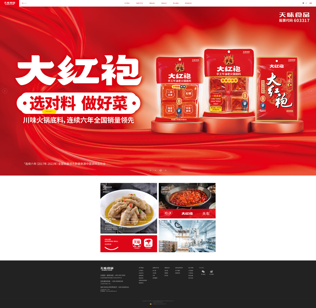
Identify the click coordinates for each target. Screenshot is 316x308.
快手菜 (166, 275)
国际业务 (152, 3)
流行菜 (166, 270)
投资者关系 (188, 3)
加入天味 (190, 267)
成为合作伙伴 (179, 267)
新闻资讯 (141, 283)
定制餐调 (155, 278)
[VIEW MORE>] (168, 213)
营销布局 (177, 273)
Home (25, 3)
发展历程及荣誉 (143, 280)
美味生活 (164, 3)
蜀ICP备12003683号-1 (158, 302)
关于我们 (127, 3)
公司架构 (190, 270)
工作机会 (190, 273)
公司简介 (141, 270)
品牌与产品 (139, 3)
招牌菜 (166, 273)
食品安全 (141, 278)
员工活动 (190, 278)
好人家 (154, 270)
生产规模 (177, 270)
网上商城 (175, 3)
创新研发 (141, 275)
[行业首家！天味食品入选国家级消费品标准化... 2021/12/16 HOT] (187, 236)
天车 (154, 275)
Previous (4, 91)
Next (311, 91)
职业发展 (190, 275)
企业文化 (141, 273)
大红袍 (154, 273)
